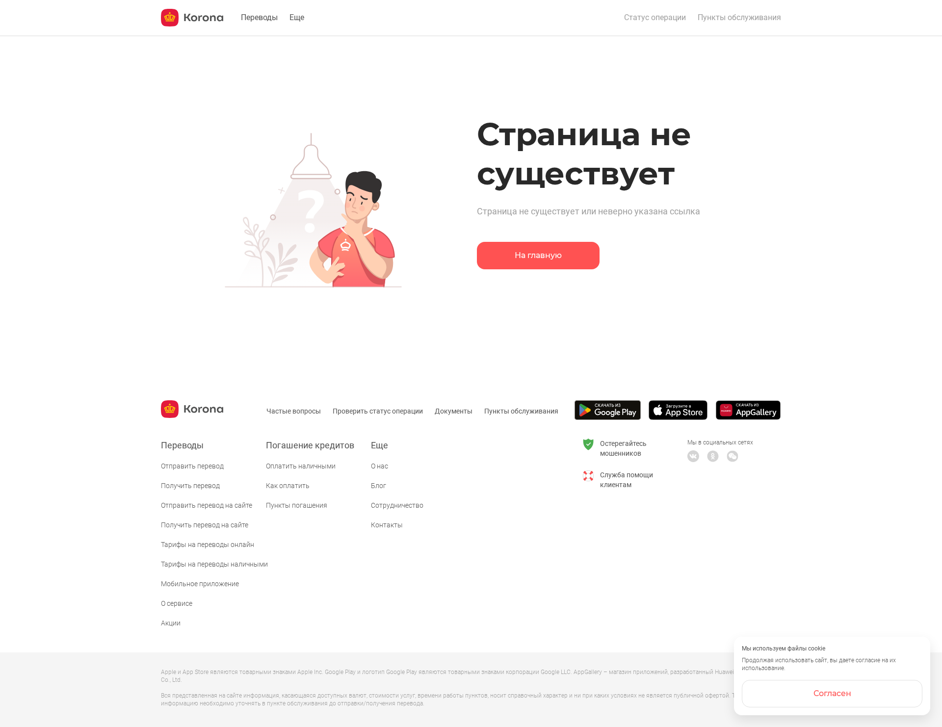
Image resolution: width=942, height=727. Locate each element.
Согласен (832, 693)
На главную (538, 255)
